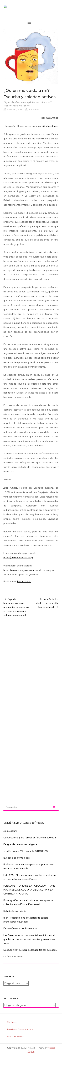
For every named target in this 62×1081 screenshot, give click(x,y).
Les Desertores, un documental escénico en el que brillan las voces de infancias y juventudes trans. (29, 939)
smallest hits (10, 831)
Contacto (12, 1022)
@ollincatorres (51, 126)
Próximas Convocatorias (20, 1029)
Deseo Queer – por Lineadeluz (20, 928)
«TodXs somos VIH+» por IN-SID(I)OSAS (25, 851)
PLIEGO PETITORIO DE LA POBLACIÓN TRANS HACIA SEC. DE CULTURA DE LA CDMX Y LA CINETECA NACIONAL (29, 889)
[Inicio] (31, 11)
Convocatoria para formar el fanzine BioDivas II (29, 837)
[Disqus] (31, 664)
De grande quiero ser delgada (20, 844)
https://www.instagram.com (18, 570)
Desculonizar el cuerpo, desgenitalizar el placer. (30, 950)
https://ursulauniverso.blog (18, 557)
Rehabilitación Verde (14, 911)
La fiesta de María (13, 956)
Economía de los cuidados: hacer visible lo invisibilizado (46, 603)
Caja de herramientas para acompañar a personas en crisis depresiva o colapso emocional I (16, 607)
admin (36, 109)
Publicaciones (19, 102)
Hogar (6, 102)
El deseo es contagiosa (16, 857)
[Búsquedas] (54, 807)
